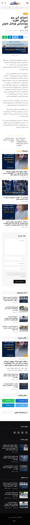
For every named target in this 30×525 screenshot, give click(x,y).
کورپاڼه (14, 521)
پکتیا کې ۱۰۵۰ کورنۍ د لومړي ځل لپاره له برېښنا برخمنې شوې (16, 198)
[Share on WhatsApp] (4, 37)
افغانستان (25, 14)
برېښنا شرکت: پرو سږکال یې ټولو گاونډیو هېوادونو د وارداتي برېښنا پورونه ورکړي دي (22, 141)
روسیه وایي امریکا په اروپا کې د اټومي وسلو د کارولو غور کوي (10, 375)
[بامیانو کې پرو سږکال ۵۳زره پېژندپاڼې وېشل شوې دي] (15, 47)
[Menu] (27, 3)
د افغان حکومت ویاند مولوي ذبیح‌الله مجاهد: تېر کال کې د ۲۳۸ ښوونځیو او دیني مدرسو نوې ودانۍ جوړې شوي (15, 173)
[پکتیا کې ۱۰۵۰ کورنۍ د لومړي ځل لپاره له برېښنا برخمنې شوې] (15, 187)
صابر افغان (22, 31)
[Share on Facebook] (20, 37)
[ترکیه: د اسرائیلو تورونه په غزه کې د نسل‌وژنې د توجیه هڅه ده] (23, 386)
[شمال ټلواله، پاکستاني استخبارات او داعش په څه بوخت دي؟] (23, 309)
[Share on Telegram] (10, 37)
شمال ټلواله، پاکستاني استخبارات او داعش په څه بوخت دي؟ (11, 308)
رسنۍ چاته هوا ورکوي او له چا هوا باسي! (8, 140)
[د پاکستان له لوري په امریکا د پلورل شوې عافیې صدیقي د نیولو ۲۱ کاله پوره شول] (23, 299)
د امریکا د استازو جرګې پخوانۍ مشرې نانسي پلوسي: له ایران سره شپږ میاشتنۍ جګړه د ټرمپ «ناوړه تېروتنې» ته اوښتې (15, 223)
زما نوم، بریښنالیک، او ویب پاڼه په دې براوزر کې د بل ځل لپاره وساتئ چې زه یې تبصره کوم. (16, 275)
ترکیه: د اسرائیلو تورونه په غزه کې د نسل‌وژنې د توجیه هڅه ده (10, 385)
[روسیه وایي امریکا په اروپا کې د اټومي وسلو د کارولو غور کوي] (23, 376)
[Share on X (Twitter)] (15, 37)
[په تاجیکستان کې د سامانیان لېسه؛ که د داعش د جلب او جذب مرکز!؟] (23, 329)
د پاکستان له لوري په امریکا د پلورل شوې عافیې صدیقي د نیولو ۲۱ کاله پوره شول (10, 298)
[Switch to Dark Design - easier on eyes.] (5, 3)
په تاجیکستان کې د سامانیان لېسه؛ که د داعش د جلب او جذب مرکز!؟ (10, 328)
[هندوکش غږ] (15, 3)
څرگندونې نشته (8, 31)
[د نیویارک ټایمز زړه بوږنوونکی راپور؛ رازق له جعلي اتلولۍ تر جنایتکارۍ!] (23, 319)
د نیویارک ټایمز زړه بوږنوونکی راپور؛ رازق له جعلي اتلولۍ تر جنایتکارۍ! (11, 318)
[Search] (2, 3)
